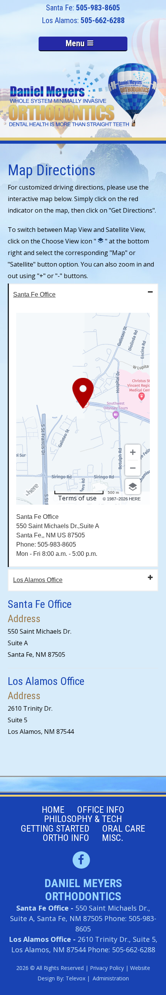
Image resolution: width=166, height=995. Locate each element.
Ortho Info (66, 837)
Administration (111, 978)
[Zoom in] (133, 452)
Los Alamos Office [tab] (38, 580)
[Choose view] (133, 486)
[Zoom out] (133, 468)
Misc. (113, 837)
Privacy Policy (107, 968)
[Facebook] (81, 860)
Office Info (100, 809)
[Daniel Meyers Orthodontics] (83, 95)
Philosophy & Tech (83, 819)
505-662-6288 (103, 20)
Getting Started (55, 828)
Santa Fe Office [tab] (34, 294)
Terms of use (77, 498)
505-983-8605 (98, 8)
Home (53, 809)
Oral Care (123, 828)
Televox (75, 978)
